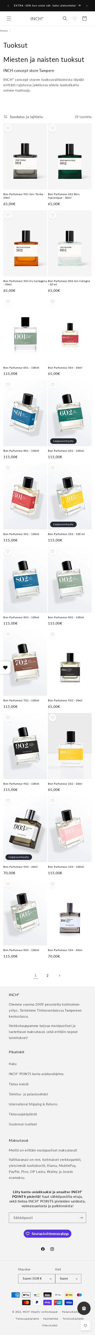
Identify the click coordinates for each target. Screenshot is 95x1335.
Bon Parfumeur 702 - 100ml (21, 700)
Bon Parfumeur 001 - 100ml (21, 367)
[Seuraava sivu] (59, 975)
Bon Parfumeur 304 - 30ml (65, 367)
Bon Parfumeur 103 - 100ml (66, 866)
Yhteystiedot (49, 1325)
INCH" (26, 1311)
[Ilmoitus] (87, 6)
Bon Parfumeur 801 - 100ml (21, 450)
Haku (13, 1064)
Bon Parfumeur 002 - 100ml (66, 617)
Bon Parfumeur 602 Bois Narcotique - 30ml (64, 195)
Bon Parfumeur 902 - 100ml (21, 783)
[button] (9, 18)
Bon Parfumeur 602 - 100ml (66, 450)
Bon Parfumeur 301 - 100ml (21, 534)
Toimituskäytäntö (73, 1318)
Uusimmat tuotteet (23, 1124)
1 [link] (35, 975)
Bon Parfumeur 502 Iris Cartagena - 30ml (25, 282)
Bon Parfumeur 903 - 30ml (20, 866)
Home (4, 30)
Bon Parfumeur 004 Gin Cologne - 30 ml (69, 282)
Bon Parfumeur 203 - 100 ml (66, 534)
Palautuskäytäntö (72, 1311)
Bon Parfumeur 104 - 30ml (65, 950)
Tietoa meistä (19, 1084)
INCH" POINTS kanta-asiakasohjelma (36, 1074)
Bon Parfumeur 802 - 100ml (21, 617)
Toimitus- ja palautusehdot (28, 1094)
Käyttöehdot (50, 1318)
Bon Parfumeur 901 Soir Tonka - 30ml (24, 195)
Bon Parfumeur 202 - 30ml (65, 783)
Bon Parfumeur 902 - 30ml (65, 700)
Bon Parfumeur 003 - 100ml (21, 950)
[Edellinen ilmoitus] (8, 6)
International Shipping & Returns (33, 1104)
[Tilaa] (81, 1218)
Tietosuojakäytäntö (23, 1114)
